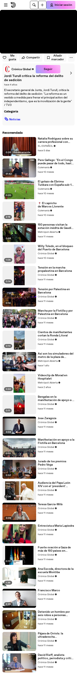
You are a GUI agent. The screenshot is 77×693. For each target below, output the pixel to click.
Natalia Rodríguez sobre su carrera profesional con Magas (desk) (55, 140)
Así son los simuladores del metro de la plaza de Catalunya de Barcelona (56, 355)
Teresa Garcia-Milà (50, 504)
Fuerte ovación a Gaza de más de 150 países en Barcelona (54, 549)
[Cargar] (42, 5)
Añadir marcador (57, 57)
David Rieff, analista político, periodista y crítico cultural (56, 656)
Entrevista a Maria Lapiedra (56, 525)
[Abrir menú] (5, 5)
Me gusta (12, 57)
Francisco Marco (49, 590)
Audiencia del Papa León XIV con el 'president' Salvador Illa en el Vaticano (55, 484)
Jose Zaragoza (47, 418)
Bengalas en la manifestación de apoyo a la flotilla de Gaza (56, 398)
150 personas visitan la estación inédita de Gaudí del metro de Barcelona (54, 226)
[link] (19, 69)
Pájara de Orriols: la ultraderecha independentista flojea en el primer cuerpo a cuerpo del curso (56, 635)
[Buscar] (34, 5)
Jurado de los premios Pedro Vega (52, 463)
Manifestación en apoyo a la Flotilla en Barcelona (56, 441)
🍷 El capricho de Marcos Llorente (51, 205)
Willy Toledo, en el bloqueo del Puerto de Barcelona (55, 248)
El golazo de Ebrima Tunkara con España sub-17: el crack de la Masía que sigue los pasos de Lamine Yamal (56, 183)
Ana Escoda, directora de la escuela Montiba (56, 570)
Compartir (33, 57)
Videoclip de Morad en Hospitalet (52, 377)
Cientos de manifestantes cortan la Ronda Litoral (55, 334)
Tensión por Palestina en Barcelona (54, 291)
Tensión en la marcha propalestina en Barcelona (55, 269)
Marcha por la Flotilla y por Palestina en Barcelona (55, 312)
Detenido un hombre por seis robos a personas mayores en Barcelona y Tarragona (54, 613)
